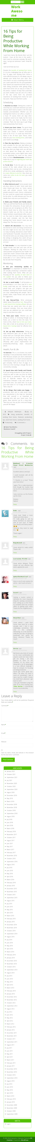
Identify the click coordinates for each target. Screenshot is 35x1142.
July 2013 (9, 976)
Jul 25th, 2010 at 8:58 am (20, 619)
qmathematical (20, 576)
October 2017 (11, 837)
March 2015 (10, 916)
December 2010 (12, 1069)
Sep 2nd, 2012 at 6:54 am (20, 650)
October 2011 (11, 1039)
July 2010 (9, 1084)
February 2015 (11, 919)
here (21, 302)
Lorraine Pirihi (20, 559)
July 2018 (9, 819)
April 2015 (10, 913)
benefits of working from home (21, 70)
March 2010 (10, 1096)
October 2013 (11, 967)
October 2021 (11, 774)
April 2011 (10, 1057)
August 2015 (10, 901)
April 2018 (10, 825)
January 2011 (11, 1066)
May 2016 (10, 873)
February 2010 (11, 1099)
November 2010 (12, 1072)
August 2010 (10, 1081)
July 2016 (9, 867)
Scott (16, 592)
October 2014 (11, 931)
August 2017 (10, 840)
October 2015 (11, 895)
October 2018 (11, 810)
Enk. (15, 510)
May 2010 (10, 1090)
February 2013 (11, 991)
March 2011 (10, 1060)
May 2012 (10, 1018)
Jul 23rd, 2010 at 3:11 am (20, 469)
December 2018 (12, 804)
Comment (4, 706)
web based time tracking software (15, 304)
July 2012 (9, 1012)
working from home (24, 420)
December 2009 (12, 1105)
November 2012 (12, 1000)
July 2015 (9, 904)
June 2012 (10, 1015)
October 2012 (11, 1003)
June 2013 (10, 979)
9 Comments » (21, 422)
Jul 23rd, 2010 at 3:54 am (20, 512)
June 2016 (10, 870)
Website (3, 742)
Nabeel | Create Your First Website (23, 464)
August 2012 (10, 1009)
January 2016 (11, 886)
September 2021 (12, 777)
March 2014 (10, 952)
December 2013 (12, 961)
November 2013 (12, 964)
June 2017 (10, 843)
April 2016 (10, 876)
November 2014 (12, 928)
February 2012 (11, 1027)
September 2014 (12, 934)
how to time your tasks (24, 322)
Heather (17, 618)
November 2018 (12, 807)
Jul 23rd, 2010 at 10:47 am (20, 544)
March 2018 (10, 828)
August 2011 (10, 1045)
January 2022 (11, 771)
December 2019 (12, 795)
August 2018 (10, 816)
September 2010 (12, 1078)
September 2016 (12, 861)
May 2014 (10, 946)
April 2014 (10, 949)
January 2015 (11, 922)
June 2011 (10, 1051)
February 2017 (11, 852)
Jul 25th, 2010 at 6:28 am (20, 594)
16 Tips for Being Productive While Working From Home (17, 452)
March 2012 (10, 1024)
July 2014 (9, 940)
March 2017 (10, 849)
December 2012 (12, 997)
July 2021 (9, 780)
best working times (19, 138)
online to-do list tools (18, 175)
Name (3, 725)
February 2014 (11, 955)
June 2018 (10, 822)
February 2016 (11, 883)
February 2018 (11, 831)
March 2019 (10, 801)
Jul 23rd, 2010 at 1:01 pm (20, 560)
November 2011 (12, 1036)
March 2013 (10, 988)
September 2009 (12, 1114)
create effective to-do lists (13, 173)
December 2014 (12, 925)
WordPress (24, 1140)
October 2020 (11, 786)
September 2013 (12, 970)
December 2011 (12, 1033)
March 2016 (10, 879)
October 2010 (11, 1075)
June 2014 (10, 943)
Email (3, 733)
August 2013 (10, 973)
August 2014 (10, 937)
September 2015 (12, 898)
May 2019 (10, 798)
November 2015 (12, 892)
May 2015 (10, 910)
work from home (11, 420)
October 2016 (11, 858)
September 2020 (12, 789)
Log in (8, 1124)
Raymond (17, 543)
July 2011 (9, 1048)
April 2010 (10, 1093)
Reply (15, 504)
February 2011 (11, 1063)
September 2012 (12, 1006)
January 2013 (11, 994)
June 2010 (10, 1087)
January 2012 (11, 1030)
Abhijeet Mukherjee (14, 412)
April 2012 (10, 1021)
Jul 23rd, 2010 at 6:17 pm (20, 578)
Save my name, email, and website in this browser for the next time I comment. (17, 754)
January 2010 (11, 1102)
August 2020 (10, 792)
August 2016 (10, 864)
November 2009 (12, 1108)
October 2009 (11, 1111)
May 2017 (10, 846)
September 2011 (12, 1042)
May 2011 (10, 1054)
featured (20, 417)
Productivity (8, 422)
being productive (17, 414)
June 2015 (10, 907)
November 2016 (12, 855)
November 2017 (12, 834)
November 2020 (12, 783)
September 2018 (12, 813)
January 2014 (11, 958)
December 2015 (12, 889)
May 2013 (10, 982)
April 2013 (10, 985)
